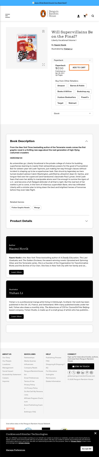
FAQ (47, 361)
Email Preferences (31, 378)
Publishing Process (53, 357)
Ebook (72, 113)
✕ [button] (95, 433)
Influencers (28, 364)
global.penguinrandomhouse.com (81, 376)
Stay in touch (81, 366)
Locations (6, 364)
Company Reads (30, 368)
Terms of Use (29, 381)
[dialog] (49, 443)
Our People (6, 361)
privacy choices (24, 443)
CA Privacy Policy (31, 388)
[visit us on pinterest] (87, 372)
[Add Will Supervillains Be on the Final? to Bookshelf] (43, 31)
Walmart (72, 103)
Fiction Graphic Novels (21, 207)
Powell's (85, 97)
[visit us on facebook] (69, 372)
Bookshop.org (83, 91)
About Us (6, 354)
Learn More (17, 273)
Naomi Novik (60, 45)
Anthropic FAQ (30, 412)
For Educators (51, 371)
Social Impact (7, 371)
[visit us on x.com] (74, 372)
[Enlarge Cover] (43, 64)
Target (60, 103)
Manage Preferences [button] (15, 450)
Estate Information (53, 381)
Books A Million (64, 91)
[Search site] (93, 16)
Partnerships (29, 357)
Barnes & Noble (77, 85)
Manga (37, 207)
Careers (5, 378)
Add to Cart (79, 67)
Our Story (6, 357)
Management (7, 368)
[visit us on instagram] (91, 372)
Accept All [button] (86, 448)
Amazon (61, 85)
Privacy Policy (29, 385)
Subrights (50, 374)
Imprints (5, 381)
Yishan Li (68, 49)
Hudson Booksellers (66, 97)
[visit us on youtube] (78, 372)
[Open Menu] (7, 16)
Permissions (51, 378)
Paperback (72, 60)
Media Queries (30, 361)
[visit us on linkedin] (83, 372)
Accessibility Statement (11, 374)
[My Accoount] (78, 16)
